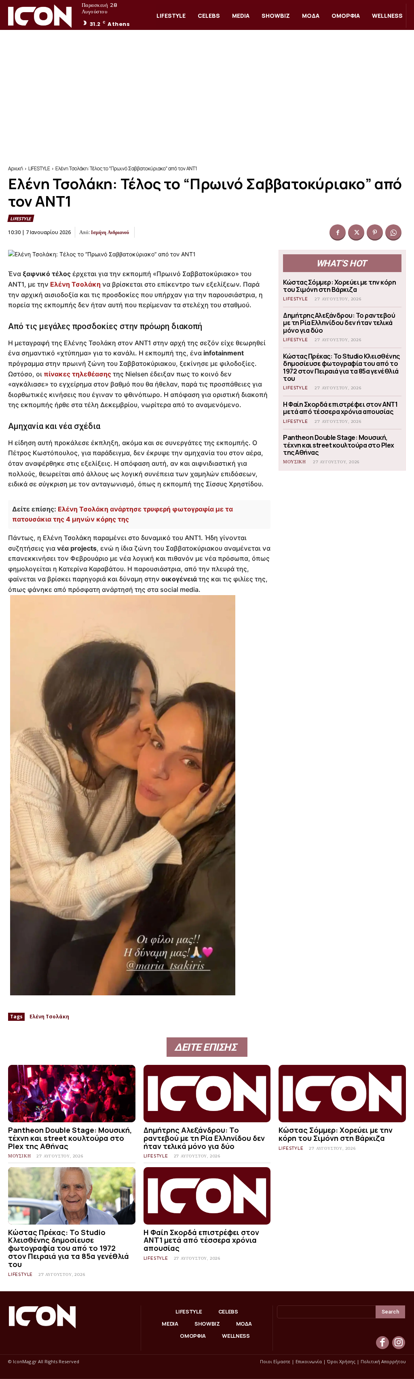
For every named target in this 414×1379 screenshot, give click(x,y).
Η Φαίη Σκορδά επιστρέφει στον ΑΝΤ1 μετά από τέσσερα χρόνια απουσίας (340, 408)
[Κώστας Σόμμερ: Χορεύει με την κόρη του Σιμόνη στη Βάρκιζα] (342, 1093)
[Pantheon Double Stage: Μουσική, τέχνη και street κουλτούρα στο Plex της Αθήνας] (71, 1093)
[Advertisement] (207, 90)
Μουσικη (294, 462)
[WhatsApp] (393, 232)
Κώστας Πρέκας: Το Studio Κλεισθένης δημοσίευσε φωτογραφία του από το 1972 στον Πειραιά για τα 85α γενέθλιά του (341, 367)
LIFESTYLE (39, 168)
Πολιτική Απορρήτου (383, 1361)
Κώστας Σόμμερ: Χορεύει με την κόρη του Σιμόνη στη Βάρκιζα (339, 286)
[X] (356, 232)
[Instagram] (398, 1342)
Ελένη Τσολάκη (75, 284)
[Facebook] (338, 232)
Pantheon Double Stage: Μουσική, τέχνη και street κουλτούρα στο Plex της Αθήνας (338, 445)
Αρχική (15, 168)
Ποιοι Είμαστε (275, 1361)
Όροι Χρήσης (341, 1361)
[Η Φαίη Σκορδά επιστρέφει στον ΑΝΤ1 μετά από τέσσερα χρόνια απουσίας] (207, 1196)
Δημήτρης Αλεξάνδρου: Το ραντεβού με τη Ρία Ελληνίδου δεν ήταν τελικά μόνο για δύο (339, 323)
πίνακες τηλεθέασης (77, 374)
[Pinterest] (375, 232)
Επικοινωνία (309, 1361)
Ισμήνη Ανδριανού (110, 232)
